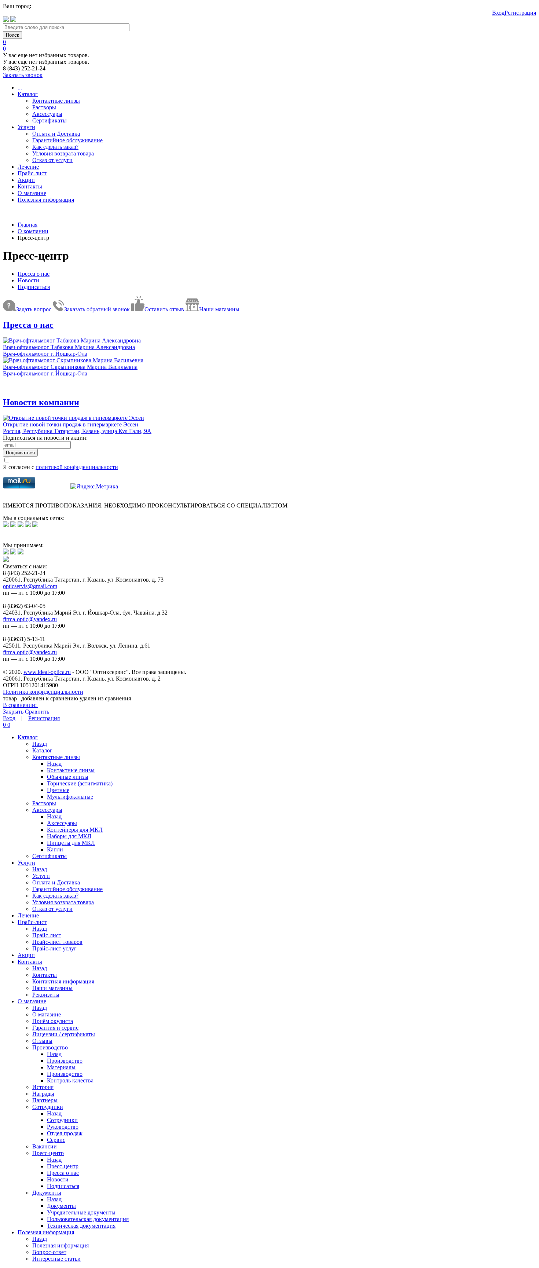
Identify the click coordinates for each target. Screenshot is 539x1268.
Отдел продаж (64, 1133)
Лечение (28, 167)
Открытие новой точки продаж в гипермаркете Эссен (70, 424)
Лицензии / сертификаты (63, 1034)
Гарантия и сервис (55, 1028)
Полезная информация (46, 200)
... (20, 87)
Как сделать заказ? (55, 147)
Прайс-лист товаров (57, 942)
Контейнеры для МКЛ (75, 830)
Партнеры (45, 1100)
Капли (55, 849)
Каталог (28, 94)
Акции (26, 180)
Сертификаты (49, 120)
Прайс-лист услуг (54, 948)
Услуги (26, 127)
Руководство (62, 1127)
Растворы (44, 107)
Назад (39, 744)
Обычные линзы (67, 777)
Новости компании (41, 402)
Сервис (56, 1140)
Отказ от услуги (52, 160)
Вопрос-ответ (49, 1252)
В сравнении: (20, 705)
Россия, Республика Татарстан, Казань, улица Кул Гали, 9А (77, 431)
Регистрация (520, 13)
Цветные (58, 790)
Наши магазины (52, 988)
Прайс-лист (32, 173)
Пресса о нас (34, 274)
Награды (43, 1094)
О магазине (32, 193)
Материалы (61, 1067)
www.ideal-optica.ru (47, 672)
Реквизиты (45, 995)
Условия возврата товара (63, 153)
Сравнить (37, 711)
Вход (498, 13)
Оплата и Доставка (56, 134)
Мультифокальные (70, 797)
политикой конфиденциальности (77, 467)
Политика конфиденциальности (43, 692)
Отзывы (42, 1041)
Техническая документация (81, 1226)
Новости (28, 280)
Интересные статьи (56, 1259)
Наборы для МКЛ (69, 836)
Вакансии (44, 1146)
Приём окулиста (52, 1021)
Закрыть (13, 711)
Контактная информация (63, 981)
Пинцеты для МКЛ (71, 843)
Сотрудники (47, 1107)
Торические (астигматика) (80, 783)
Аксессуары (47, 114)
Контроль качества (70, 1080)
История (43, 1087)
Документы (46, 1193)
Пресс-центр (48, 1153)
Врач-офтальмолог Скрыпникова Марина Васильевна (70, 367)
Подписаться (34, 287)
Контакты (30, 186)
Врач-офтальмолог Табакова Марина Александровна (69, 347)
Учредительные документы (81, 1212)
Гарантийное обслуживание (67, 140)
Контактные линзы (56, 101)
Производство (50, 1047)
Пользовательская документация (88, 1219)
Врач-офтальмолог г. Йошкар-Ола (45, 354)
